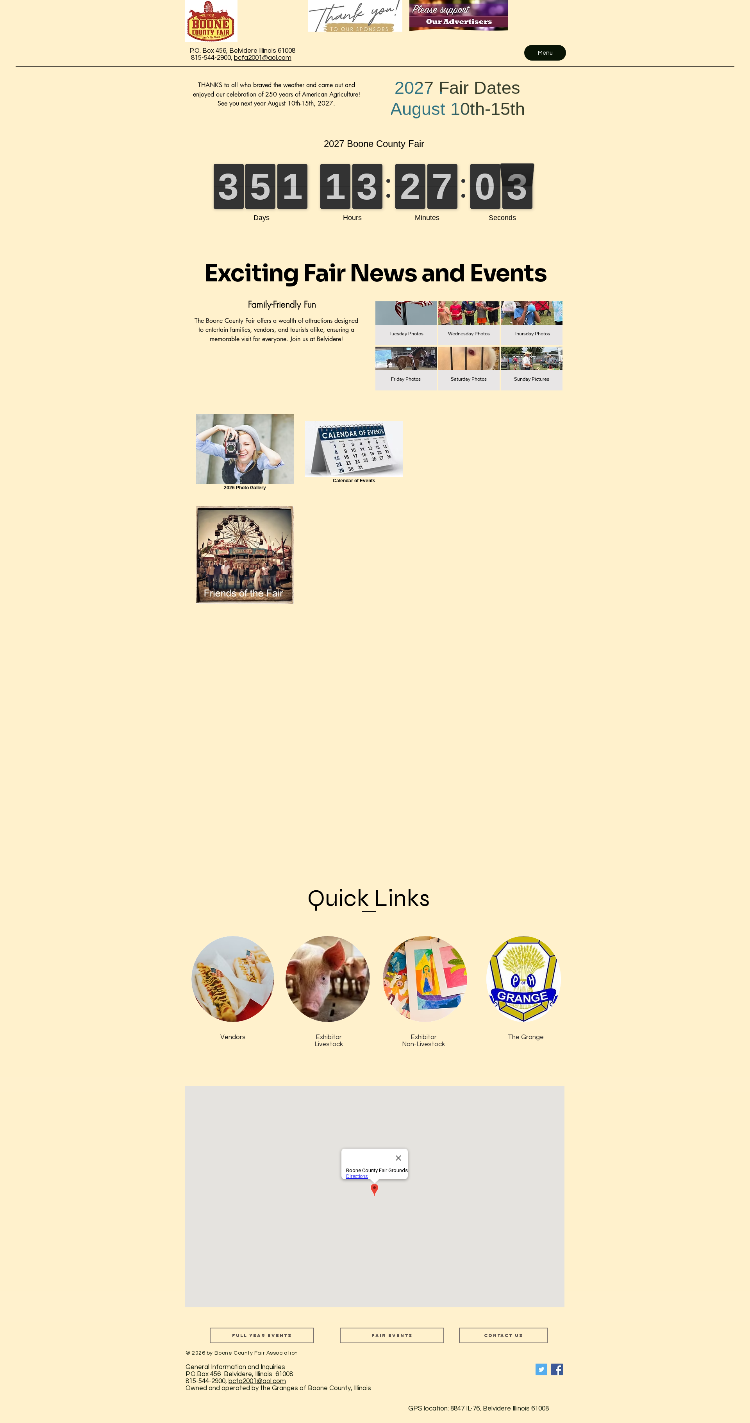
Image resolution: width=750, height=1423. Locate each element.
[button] (406, 323)
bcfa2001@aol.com (262, 57)
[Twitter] (541, 1369)
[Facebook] (557, 1369)
